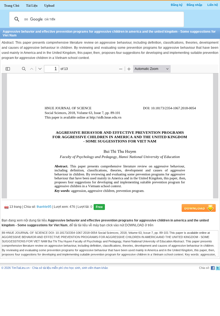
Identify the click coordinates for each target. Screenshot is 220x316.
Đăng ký (176, 4)
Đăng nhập (194, 4)
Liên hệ (212, 4)
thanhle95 (44, 207)
